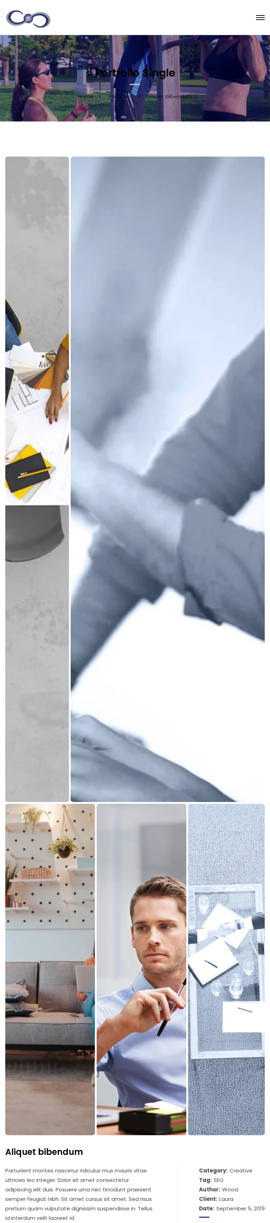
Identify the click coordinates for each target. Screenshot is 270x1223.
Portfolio (120, 96)
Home (86, 96)
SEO (219, 1180)
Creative (241, 1170)
